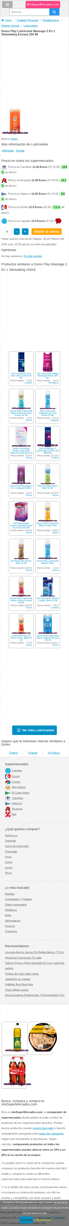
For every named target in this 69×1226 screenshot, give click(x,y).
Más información (43, 1220)
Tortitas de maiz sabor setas (22, 973)
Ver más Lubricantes (38, 730)
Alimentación (12, 920)
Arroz (8, 856)
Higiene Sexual (10, 25)
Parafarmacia (51, 20)
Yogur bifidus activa (16, 989)
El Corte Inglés (20, 792)
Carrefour (17, 798)
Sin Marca (53, 383)
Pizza (8, 872)
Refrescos (11, 835)
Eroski (16, 776)
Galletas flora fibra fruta (19, 984)
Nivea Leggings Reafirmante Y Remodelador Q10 (34, 995)
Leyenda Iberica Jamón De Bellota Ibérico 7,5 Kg (34, 952)
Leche (8, 867)
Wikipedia (8, 150)
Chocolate (11, 851)
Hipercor (17, 803)
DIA (14, 814)
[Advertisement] (34, 72)
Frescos (10, 926)
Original (55, 420)
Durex (14, 138)
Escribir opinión (33, 256)
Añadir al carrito (46, 231)
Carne (8, 862)
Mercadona (18, 787)
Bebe (8, 915)
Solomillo (10, 840)
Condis (16, 781)
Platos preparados (16, 904)
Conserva (11, 931)
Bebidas (10, 893)
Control (28, 383)
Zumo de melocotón (17, 846)
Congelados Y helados (18, 899)
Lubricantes (31, 25)
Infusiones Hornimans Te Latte (23, 957)
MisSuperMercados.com (43, 4)
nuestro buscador (43, 1128)
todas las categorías (51, 1133)
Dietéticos (11, 910)
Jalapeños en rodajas (18, 979)
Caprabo (17, 770)
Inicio (8, 20)
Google (20, 150)
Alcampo (17, 808)
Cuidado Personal (27, 20)
